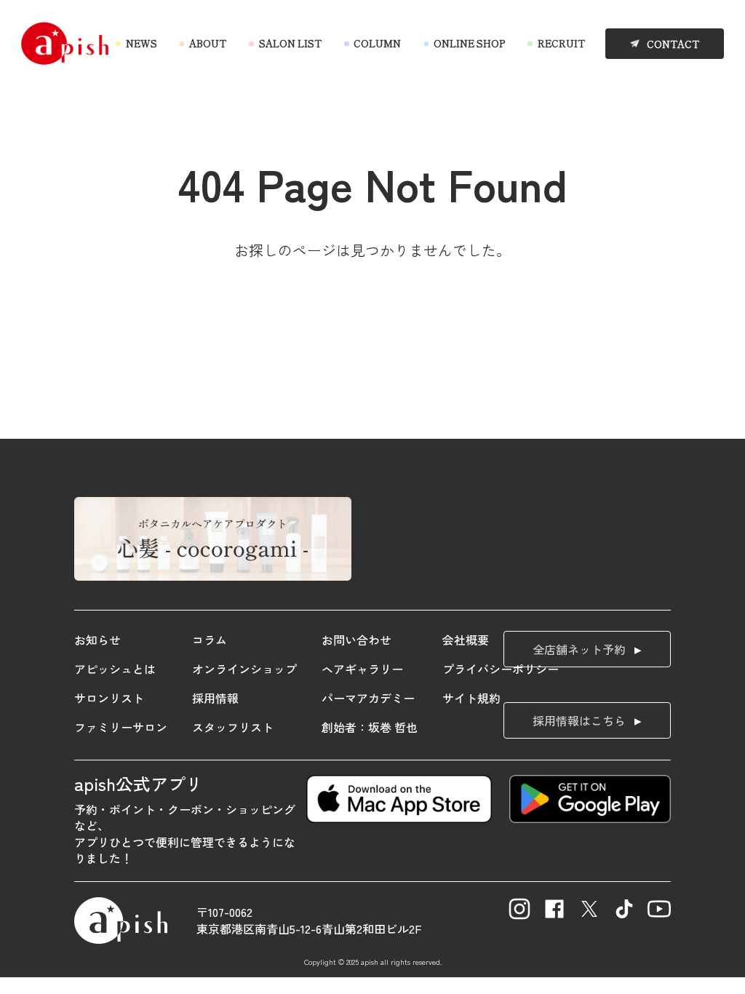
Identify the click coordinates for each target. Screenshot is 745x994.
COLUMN (377, 43)
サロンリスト (109, 698)
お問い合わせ (356, 639)
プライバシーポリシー (500, 668)
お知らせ (97, 639)
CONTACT (673, 44)
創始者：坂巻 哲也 (370, 727)
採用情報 (215, 698)
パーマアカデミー (368, 698)
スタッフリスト (233, 727)
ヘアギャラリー (362, 668)
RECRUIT (561, 43)
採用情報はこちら (579, 720)
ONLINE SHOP (469, 43)
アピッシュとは (115, 668)
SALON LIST (290, 43)
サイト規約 (471, 698)
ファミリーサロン (120, 727)
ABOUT (207, 43)
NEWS (141, 43)
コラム (209, 639)
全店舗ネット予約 (579, 649)
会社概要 (465, 639)
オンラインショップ (244, 668)
